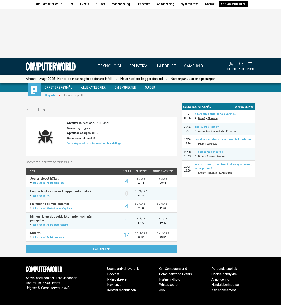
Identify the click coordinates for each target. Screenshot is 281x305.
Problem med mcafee (209, 151)
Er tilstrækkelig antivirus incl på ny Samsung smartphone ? (223, 166)
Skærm (35, 233)
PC (48, 195)
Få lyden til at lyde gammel (49, 204)
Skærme (213, 118)
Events (84, 4)
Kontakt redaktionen (121, 290)
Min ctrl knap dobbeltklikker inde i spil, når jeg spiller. (61, 218)
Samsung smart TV (207, 126)
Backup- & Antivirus (220, 172)
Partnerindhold (169, 279)
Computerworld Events (175, 274)
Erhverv (138, 66)
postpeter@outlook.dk (211, 131)
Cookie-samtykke (224, 274)
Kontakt (210, 4)
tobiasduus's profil (72, 95)
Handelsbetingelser (225, 285)
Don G (201, 118)
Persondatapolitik (224, 269)
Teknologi (109, 66)
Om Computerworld (49, 4)
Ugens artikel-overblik (123, 269)
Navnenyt (114, 285)
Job (71, 4)
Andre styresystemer (58, 224)
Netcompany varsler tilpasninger (192, 78)
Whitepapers (168, 285)
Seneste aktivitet (244, 106)
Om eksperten (125, 87)
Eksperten (143, 4)
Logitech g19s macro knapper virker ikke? (60, 191)
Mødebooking (121, 4)
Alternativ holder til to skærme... (216, 113)
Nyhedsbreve (190, 4)
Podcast (113, 274)
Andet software (216, 156)
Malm (201, 143)
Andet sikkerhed (56, 183)
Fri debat (231, 131)
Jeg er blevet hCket (44, 178)
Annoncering (165, 4)
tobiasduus (39, 183)
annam (202, 172)
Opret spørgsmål (58, 87)
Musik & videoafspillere (59, 208)
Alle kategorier (93, 87)
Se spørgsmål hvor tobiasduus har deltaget (94, 143)
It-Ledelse (165, 66)
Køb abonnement (234, 4)
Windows (212, 143)
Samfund (193, 66)
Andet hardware (55, 237)
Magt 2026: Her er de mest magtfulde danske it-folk (76, 78)
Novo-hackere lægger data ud (141, 78)
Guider (150, 87)
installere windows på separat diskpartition (223, 139)
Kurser (100, 4)
